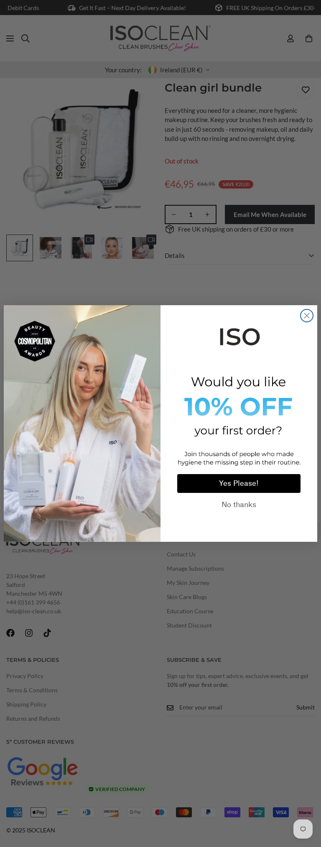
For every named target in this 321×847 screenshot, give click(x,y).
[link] (239, 335)
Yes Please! (239, 483)
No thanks (239, 504)
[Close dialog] (307, 315)
